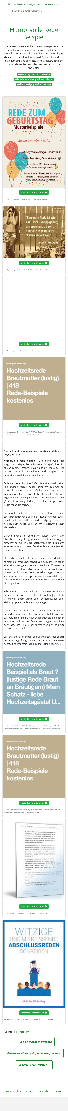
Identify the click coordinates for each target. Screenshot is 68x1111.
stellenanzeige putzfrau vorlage (34, 84)
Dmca (29, 1091)
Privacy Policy (13, 1091)
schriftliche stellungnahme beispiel (34, 79)
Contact (58, 1091)
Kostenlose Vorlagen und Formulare (32, 4)
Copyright (43, 1091)
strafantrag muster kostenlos (34, 74)
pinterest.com (21, 1031)
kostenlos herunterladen (32, 192)
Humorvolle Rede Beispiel (34, 33)
